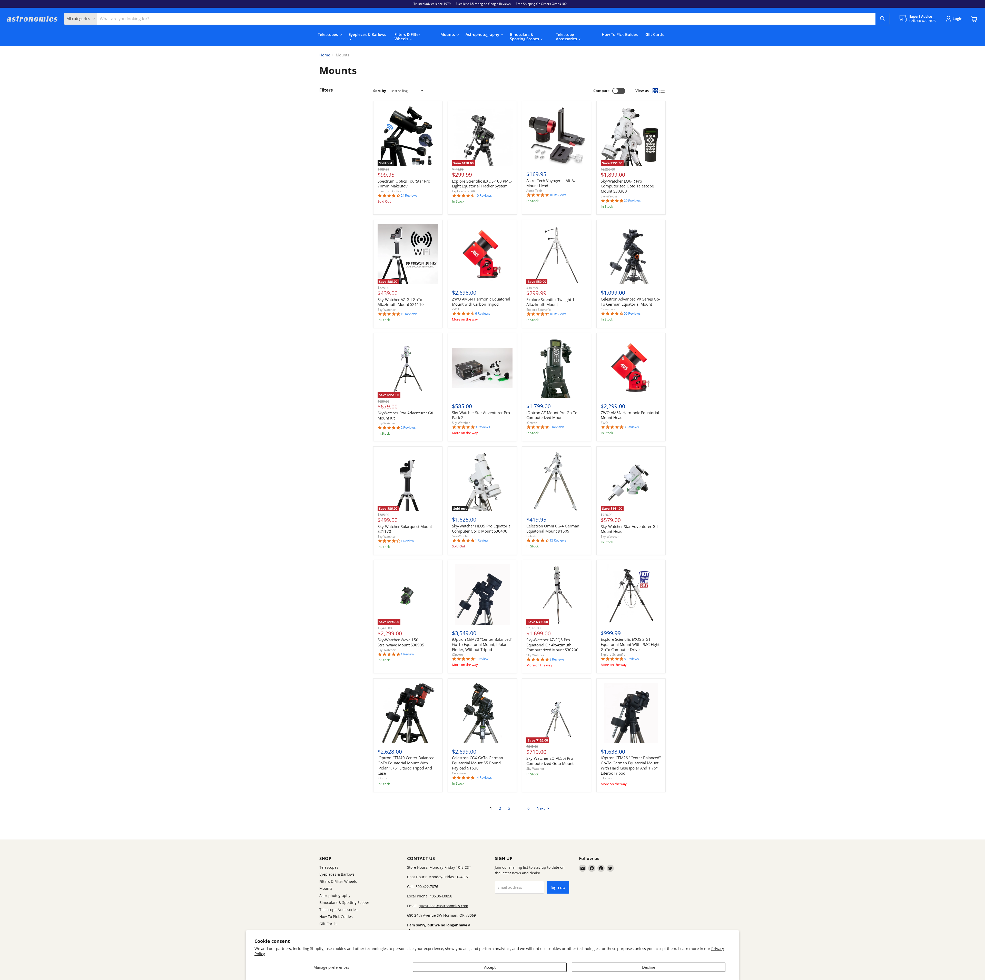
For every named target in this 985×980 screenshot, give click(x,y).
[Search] (882, 19)
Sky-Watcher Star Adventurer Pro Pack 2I (481, 415)
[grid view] (655, 91)
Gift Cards (654, 34)
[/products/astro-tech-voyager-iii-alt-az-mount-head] (556, 136)
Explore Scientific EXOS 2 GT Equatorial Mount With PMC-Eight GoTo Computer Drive (630, 644)
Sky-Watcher (610, 196)
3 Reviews (482, 427)
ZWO (455, 309)
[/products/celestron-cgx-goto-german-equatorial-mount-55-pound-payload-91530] (482, 713)
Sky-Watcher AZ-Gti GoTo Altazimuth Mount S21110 (401, 302)
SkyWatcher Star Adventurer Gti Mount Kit (405, 415)
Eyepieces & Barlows (367, 34)
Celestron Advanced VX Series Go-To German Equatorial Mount (630, 301)
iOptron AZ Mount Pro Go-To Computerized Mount (551, 415)
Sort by (379, 91)
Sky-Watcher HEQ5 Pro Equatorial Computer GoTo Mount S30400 (481, 528)
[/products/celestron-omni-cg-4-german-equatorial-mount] (556, 481)
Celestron (608, 309)
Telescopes (328, 34)
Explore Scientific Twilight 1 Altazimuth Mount (550, 302)
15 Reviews (557, 540)
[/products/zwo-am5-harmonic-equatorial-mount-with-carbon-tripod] (482, 254)
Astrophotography (483, 34)
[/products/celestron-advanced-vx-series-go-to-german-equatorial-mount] (631, 254)
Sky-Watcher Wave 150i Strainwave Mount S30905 (401, 642)
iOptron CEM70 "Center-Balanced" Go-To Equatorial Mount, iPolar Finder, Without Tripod (482, 644)
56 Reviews (632, 313)
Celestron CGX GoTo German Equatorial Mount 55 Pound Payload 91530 (477, 762)
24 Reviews (409, 195)
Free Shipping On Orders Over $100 (541, 4)
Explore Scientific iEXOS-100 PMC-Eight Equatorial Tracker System (482, 183)
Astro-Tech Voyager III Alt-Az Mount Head (551, 183)
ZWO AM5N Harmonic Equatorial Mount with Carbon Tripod (481, 301)
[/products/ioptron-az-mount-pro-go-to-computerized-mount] (556, 367)
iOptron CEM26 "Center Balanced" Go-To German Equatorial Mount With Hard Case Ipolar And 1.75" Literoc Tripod (631, 765)
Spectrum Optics (389, 191)
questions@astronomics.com (443, 905)
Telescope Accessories (567, 36)
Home (324, 55)
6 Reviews (482, 313)
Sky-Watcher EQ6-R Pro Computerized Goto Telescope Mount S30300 (627, 186)
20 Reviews (632, 200)
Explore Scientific (464, 191)
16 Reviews (557, 314)
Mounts (448, 34)
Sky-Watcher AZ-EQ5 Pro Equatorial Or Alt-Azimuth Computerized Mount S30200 (552, 644)
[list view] (662, 91)
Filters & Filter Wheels (407, 36)
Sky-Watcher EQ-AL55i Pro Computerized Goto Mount (550, 761)
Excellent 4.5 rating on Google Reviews (483, 4)
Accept (490, 967)
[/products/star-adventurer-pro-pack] (482, 367)
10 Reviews (483, 195)
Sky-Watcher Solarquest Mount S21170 (405, 529)
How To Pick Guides (620, 34)
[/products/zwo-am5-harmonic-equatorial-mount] (631, 367)
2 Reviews (408, 427)
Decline (648, 967)
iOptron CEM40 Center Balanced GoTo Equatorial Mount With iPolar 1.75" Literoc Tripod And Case (406, 765)
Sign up (558, 887)
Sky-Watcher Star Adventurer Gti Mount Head (629, 529)
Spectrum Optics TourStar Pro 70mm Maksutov (404, 183)
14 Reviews (483, 777)
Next (541, 808)
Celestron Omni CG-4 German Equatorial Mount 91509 (552, 528)
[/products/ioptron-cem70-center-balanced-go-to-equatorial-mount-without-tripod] (482, 594)
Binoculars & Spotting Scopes (525, 36)
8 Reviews (556, 659)
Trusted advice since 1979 (432, 4)
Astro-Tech (534, 190)
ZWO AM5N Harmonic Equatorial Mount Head (630, 415)
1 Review (407, 541)
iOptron (531, 423)
